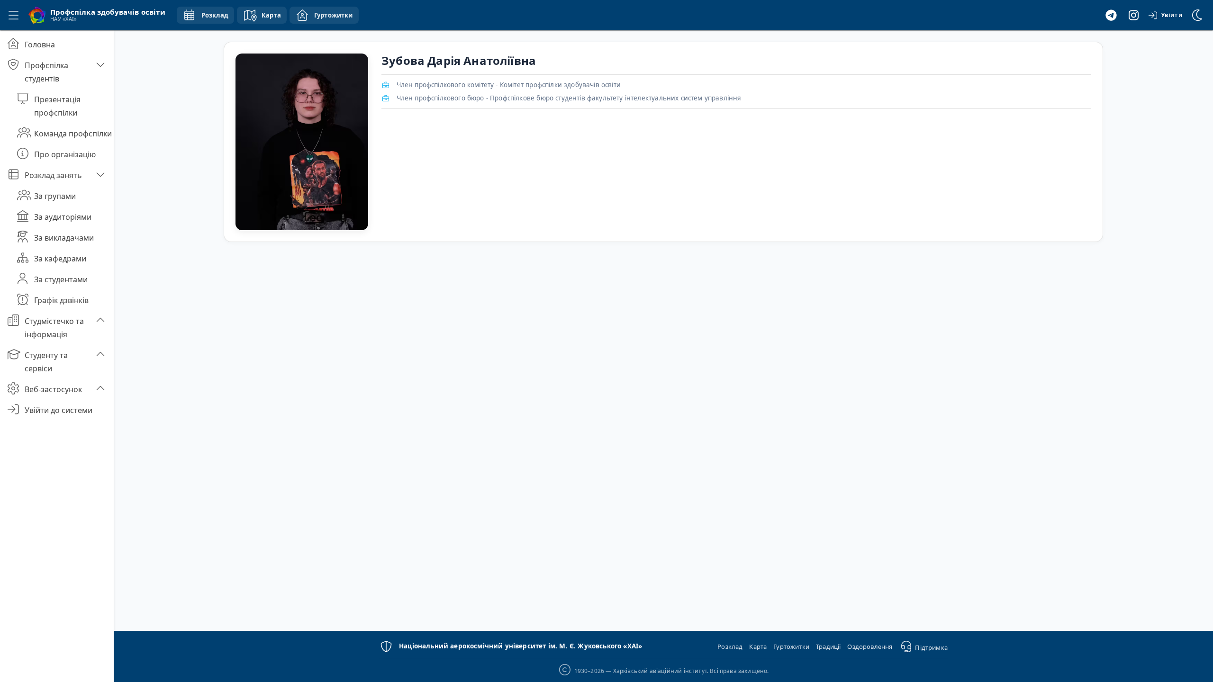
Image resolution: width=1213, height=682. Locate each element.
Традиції (828, 646)
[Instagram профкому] (1133, 15)
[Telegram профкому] (1111, 15)
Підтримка (931, 647)
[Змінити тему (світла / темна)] (1197, 15)
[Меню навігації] (13, 15)
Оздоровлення (869, 646)
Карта (758, 646)
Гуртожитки (791, 646)
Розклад (729, 646)
